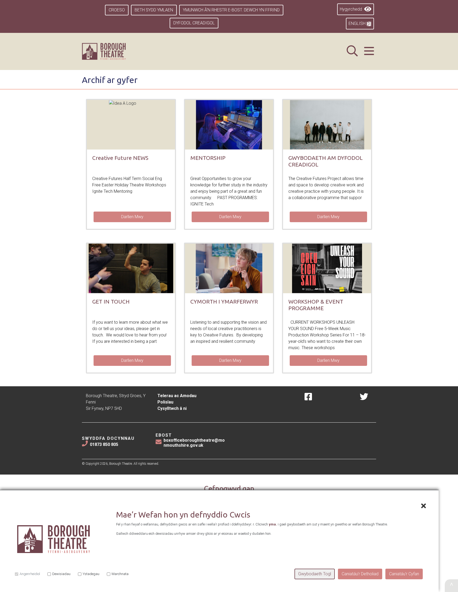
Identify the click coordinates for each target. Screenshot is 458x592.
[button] (369, 51)
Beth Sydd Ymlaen (154, 9)
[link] (110, 51)
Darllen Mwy (132, 216)
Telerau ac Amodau (176, 395)
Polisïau (165, 402)
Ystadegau (91, 574)
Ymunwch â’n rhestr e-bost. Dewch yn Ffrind (231, 9)
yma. (273, 524)
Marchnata (120, 574)
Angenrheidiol (30, 574)
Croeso (117, 9)
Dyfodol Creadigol (194, 22)
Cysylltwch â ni (172, 408)
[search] (352, 51)
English (358, 23)
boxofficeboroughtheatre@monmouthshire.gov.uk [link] (194, 443)
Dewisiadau (61, 574)
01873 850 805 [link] (104, 444)
